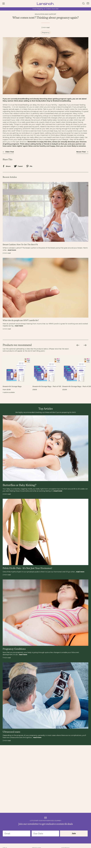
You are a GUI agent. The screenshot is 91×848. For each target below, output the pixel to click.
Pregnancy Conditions (14, 649)
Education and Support (45, 14)
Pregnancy (45, 32)
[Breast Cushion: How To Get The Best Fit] (45, 212)
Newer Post (81, 152)
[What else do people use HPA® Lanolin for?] (45, 288)
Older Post (9, 152)
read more (12, 250)
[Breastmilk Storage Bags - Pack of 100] (47, 370)
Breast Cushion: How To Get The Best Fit (20, 245)
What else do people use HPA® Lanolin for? (21, 320)
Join (74, 833)
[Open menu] (5, 4)
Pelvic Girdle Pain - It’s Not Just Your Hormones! (27, 568)
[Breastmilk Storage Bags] (17, 370)
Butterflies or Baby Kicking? (19, 485)
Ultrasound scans (11, 732)
